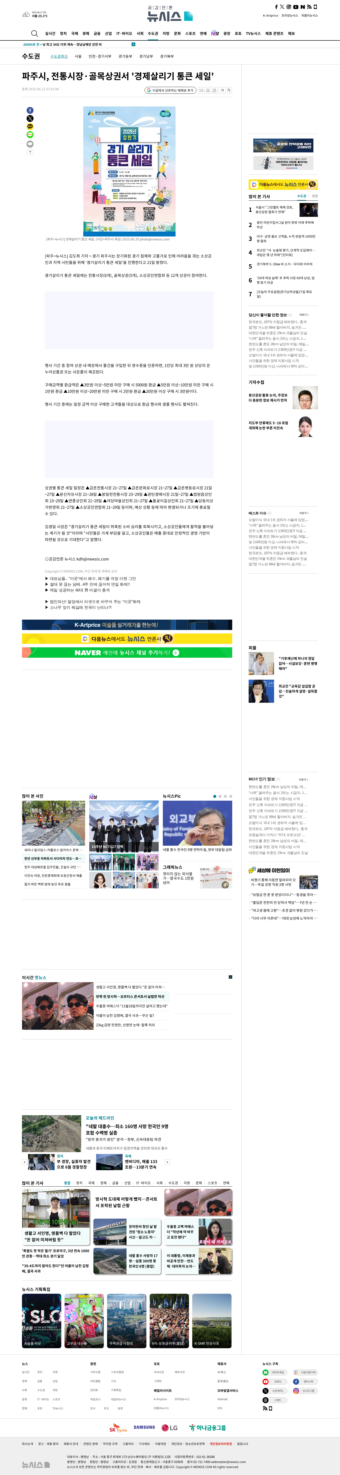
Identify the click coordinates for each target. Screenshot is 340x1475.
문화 (177, 33)
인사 (92, 1408)
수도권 (153, 33)
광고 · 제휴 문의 (48, 1444)
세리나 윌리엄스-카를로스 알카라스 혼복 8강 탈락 (54, 850)
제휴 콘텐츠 (274, 33)
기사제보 (144, 1444)
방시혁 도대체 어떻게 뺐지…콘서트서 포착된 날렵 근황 (127, 1202)
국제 (74, 33)
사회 (140, 33)
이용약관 (160, 1444)
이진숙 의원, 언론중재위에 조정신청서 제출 (53, 875)
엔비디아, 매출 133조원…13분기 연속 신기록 (141, 1166)
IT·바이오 (124, 33)
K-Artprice (270, 15)
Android (222, 1399)
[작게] (222, 90)
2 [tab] (220, 796)
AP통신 (221, 1372)
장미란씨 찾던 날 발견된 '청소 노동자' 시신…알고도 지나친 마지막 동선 (143, 1232)
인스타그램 (308, 1391)
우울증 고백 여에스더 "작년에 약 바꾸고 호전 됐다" (180, 1232)
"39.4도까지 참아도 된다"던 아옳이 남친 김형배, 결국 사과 (55, 1268)
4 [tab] (230, 796)
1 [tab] (214, 796)
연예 (203, 33)
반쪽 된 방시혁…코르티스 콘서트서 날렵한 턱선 (130, 996)
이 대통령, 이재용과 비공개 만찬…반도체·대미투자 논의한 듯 (181, 1261)
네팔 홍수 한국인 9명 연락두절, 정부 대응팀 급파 (197, 850)
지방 (166, 33)
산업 (108, 33)
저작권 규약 (110, 1444)
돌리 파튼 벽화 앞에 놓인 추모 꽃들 (47, 884)
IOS (219, 1408)
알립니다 (242, 1444)
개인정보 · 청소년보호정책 (188, 1444)
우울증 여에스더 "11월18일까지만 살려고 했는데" (132, 1006)
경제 (85, 33)
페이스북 (308, 1381)
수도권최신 (59, 56)
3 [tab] (225, 796)
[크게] (229, 90)
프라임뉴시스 (289, 15)
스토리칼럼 (117, 1372)
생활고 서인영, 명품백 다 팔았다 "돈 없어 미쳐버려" (132, 987)
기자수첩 (256, 382)
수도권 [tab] (301, 196)
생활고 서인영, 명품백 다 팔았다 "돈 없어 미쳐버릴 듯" (53, 1236)
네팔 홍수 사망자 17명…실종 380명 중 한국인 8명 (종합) (143, 1261)
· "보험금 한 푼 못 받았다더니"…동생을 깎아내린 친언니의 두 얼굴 (283, 894)
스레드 (277, 1400)
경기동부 (125, 56)
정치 (63, 33)
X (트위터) (278, 1391)
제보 (291, 33)
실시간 (50, 33)
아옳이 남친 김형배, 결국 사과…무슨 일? (125, 1015)
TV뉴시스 (253, 33)
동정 (120, 1408)
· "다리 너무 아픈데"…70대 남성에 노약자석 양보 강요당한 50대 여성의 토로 (283, 918)
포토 (238, 33)
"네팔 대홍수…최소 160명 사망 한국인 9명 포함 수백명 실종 (127, 1129)
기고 (113, 1381)
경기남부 (146, 56)
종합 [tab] (315, 196)
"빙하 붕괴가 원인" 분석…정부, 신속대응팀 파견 (123, 1139)
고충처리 (128, 1444)
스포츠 (190, 33)
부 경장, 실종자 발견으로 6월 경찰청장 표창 (74, 1166)
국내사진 (159, 1372)
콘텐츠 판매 (90, 1444)
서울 (78, 56)
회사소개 (27, 1444)
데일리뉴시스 (118, 1399)
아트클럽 (95, 1381)
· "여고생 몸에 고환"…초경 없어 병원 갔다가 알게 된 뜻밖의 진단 (283, 910)
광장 (226, 33)
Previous (24, 1162)
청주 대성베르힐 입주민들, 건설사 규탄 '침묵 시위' (54, 867)
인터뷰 (94, 1390)
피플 (253, 648)
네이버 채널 (278, 1372)
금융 (97, 33)
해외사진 (180, 1372)
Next (167, 1162)
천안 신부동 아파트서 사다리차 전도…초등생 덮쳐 (54, 858)
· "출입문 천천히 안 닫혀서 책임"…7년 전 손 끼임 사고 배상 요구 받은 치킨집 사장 (283, 902)
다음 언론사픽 (308, 1372)
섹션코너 (95, 1399)
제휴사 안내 (71, 1444)
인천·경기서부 (100, 56)
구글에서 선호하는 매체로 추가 (172, 90)
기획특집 (116, 1390)
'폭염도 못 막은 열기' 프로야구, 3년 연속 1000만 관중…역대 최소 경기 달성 (55, 1253)
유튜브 (277, 1381)
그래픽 (157, 1381)
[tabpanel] (197, 830)
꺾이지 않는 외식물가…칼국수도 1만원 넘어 (178, 878)
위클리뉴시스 (309, 15)
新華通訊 (223, 1381)
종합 (67, 1182)
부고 (106, 1408)
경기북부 (167, 56)
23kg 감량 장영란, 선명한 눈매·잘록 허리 (125, 1024)
